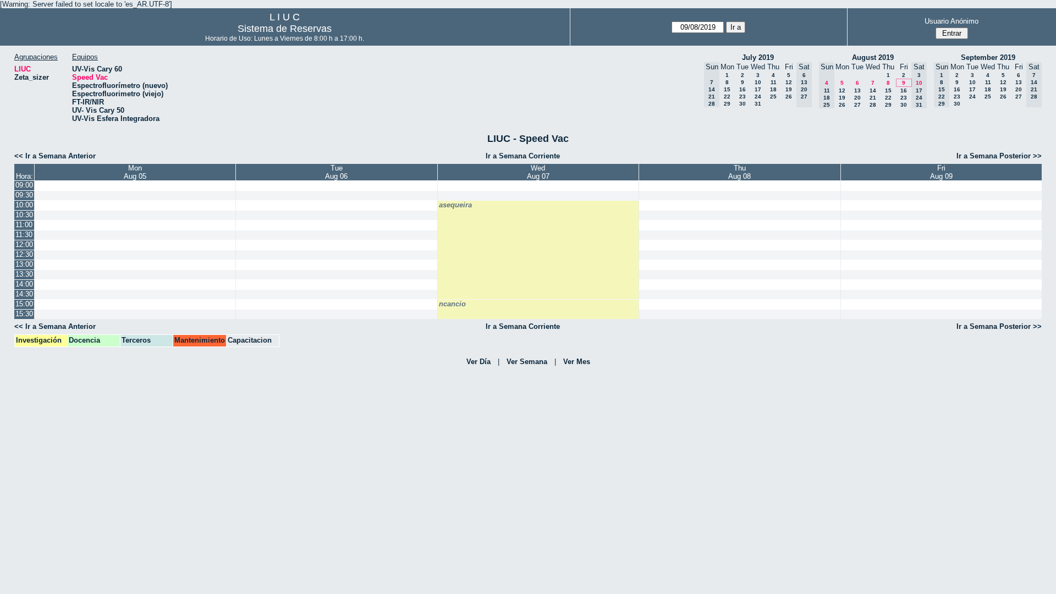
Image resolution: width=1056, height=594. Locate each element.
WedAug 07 (538, 172)
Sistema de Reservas (285, 28)
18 (773, 89)
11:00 (23, 225)
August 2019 (873, 57)
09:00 (24, 185)
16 (742, 89)
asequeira (455, 205)
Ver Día (478, 362)
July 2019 (758, 57)
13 (857, 90)
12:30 (24, 254)
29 (727, 104)
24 (758, 97)
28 (873, 105)
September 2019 (988, 57)
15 (727, 89)
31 (758, 104)
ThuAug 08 (739, 172)
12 (788, 82)
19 (788, 89)
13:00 (24, 264)
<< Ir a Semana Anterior (55, 156)
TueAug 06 (336, 172)
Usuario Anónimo (951, 21)
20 (857, 98)
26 (788, 97)
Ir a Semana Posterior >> (999, 156)
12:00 (24, 244)
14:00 (24, 284)
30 (742, 104)
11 (774, 82)
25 (773, 97)
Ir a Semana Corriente (523, 156)
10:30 (24, 215)
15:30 (24, 314)
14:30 (24, 294)
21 (873, 98)
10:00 (24, 205)
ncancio (452, 304)
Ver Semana (527, 362)
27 (857, 105)
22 (727, 97)
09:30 (24, 195)
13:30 (24, 274)
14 (873, 90)
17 (758, 89)
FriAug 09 (941, 172)
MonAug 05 (135, 172)
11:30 (23, 234)
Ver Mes (576, 362)
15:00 (24, 304)
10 (758, 82)
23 (742, 97)
